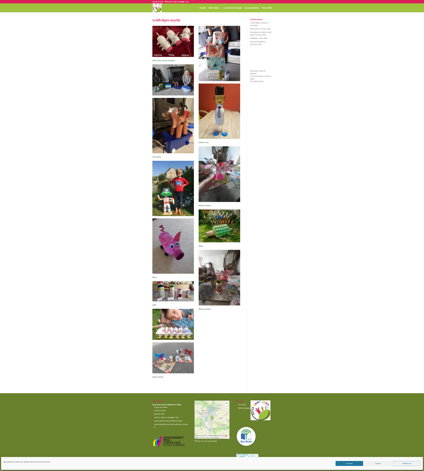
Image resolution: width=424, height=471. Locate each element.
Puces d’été (267, 8)
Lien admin (242, 405)
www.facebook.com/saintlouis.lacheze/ (168, 421)
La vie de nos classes (233, 8)
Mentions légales (244, 408)
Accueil (203, 8)
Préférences (406, 463)
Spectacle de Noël (257, 42)
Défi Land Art (255, 29)
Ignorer (378, 463)
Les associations (252, 8)
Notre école (214, 8)
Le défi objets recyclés (258, 23)
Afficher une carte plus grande (205, 441)
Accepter (349, 463)
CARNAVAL (254, 38)
